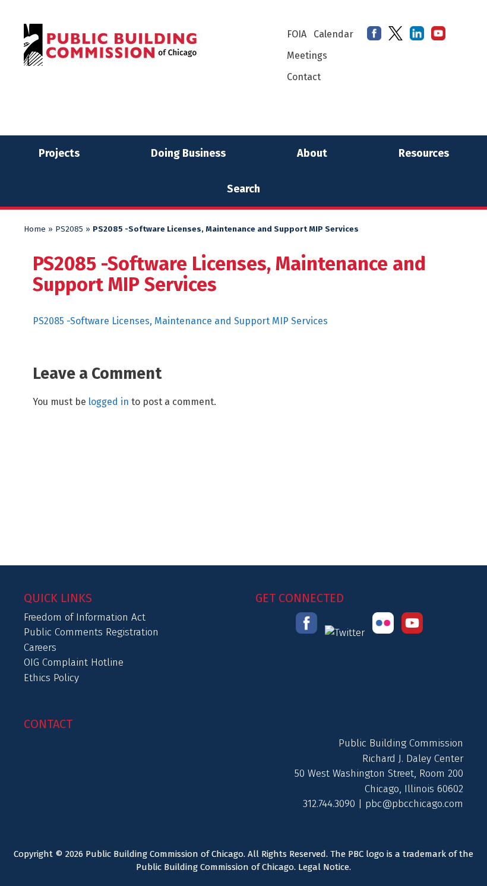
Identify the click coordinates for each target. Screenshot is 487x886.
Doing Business (188, 153)
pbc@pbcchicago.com (414, 804)
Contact (304, 77)
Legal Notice (323, 867)
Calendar (333, 34)
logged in (108, 401)
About (312, 153)
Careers (40, 647)
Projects (59, 153)
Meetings (307, 55)
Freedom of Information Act (85, 617)
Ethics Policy (51, 678)
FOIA (296, 34)
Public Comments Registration (91, 632)
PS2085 (69, 229)
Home (35, 229)
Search (243, 188)
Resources (424, 153)
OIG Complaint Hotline (74, 662)
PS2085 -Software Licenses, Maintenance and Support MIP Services (180, 321)
